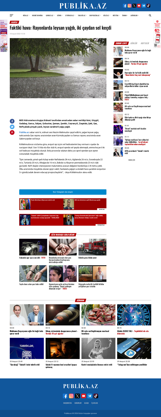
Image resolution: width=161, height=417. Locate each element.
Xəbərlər (77, 403)
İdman (124, 15)
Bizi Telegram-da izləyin (63, 192)
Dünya (59, 15)
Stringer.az (69, 15)
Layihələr (134, 15)
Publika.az (24, 132)
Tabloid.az (81, 15)
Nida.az (25, 15)
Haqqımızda (67, 403)
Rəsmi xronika (37, 15)
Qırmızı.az (49, 15)
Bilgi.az (106, 15)
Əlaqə (86, 403)
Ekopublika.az (94, 15)
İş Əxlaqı (94, 403)
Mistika (115, 15)
